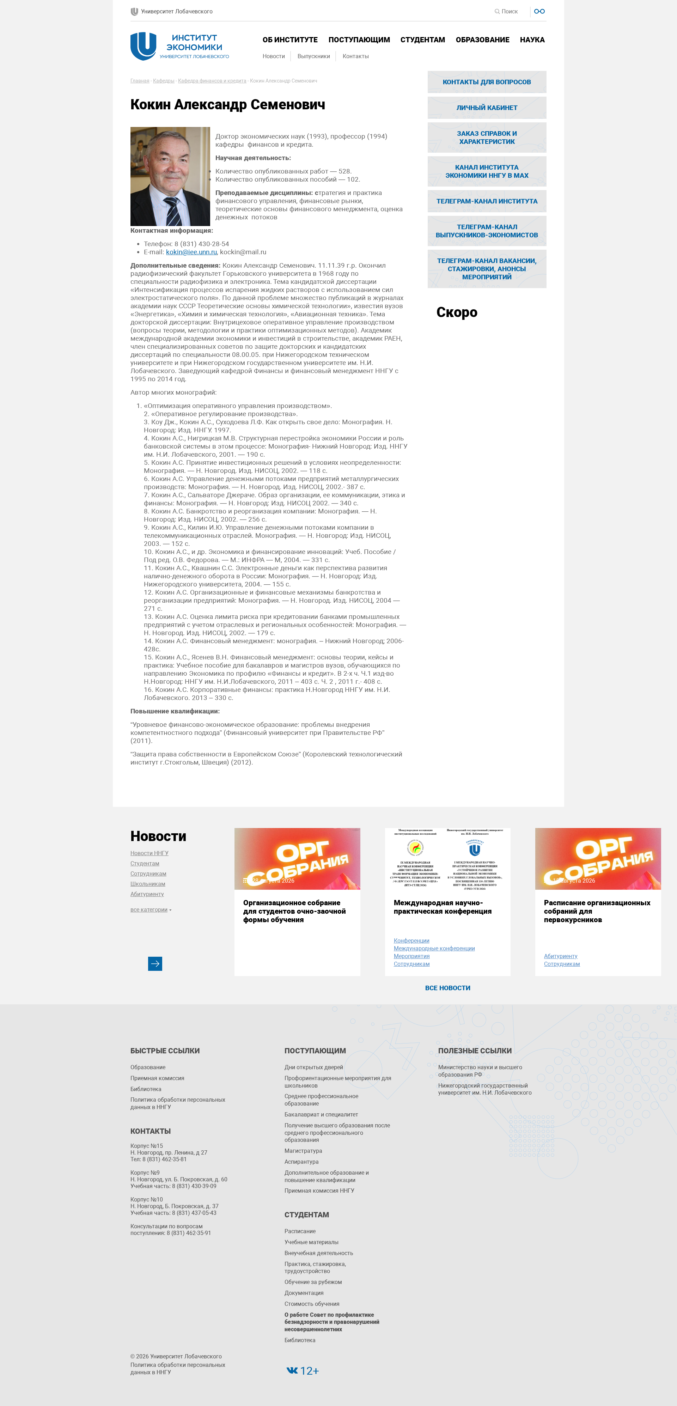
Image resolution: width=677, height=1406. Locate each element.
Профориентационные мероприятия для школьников (338, 1082)
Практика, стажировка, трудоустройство (315, 1268)
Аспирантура (302, 1161)
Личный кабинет (487, 108)
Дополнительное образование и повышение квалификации (327, 1176)
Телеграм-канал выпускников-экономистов (487, 231)
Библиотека (145, 1089)
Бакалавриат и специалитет (321, 1114)
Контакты (356, 56)
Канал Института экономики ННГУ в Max (487, 171)
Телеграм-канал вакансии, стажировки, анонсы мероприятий (487, 269)
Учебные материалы (311, 1242)
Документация (304, 1293)
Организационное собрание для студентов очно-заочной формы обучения (294, 911)
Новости (274, 56)
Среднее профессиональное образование (321, 1100)
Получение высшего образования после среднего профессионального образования (337, 1133)
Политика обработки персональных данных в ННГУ (177, 1103)
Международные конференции (434, 948)
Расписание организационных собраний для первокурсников (597, 911)
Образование (483, 40)
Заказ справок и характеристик (487, 137)
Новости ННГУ (149, 853)
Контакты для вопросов (487, 82)
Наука (532, 40)
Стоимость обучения (312, 1304)
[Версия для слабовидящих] (539, 10)
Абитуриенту (147, 894)
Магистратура (303, 1151)
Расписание (300, 1231)
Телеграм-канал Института (487, 201)
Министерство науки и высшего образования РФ (480, 1071)
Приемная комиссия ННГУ (319, 1190)
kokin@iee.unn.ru (191, 252)
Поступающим (359, 40)
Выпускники (314, 56)
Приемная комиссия (157, 1078)
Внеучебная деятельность (319, 1253)
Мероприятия (412, 956)
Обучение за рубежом (313, 1282)
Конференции (411, 940)
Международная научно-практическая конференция (443, 907)
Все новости (447, 988)
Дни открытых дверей (314, 1067)
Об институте (290, 40)
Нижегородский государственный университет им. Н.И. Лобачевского (485, 1089)
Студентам (423, 40)
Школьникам (147, 884)
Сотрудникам (148, 873)
